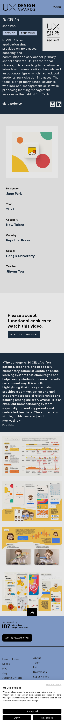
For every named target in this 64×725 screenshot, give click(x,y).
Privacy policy (53, 684)
